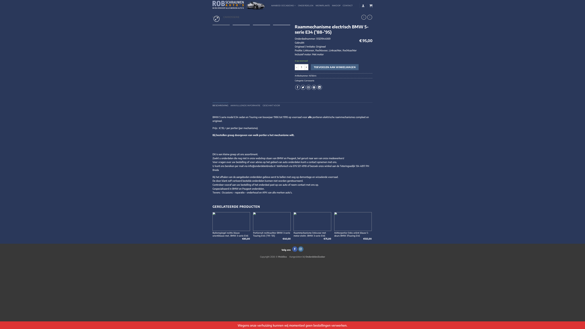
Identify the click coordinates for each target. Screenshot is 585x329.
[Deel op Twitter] (303, 87)
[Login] (363, 5)
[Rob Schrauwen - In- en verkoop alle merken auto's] (240, 5)
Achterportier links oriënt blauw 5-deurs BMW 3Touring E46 (351, 234)
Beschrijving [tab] (220, 105)
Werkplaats (323, 5)
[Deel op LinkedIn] (319, 87)
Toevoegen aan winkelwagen (335, 67)
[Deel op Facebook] (297, 87)
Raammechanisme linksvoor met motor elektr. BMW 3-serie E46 (310, 234)
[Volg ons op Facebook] (295, 249)
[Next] (371, 227)
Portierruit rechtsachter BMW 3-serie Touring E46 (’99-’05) (271, 234)
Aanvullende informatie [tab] (245, 105)
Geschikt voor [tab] (271, 105)
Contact (348, 5)
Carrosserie (231, 17)
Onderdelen (306, 5)
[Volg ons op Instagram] (300, 249)
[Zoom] (217, 19)
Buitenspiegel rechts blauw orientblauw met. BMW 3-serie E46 (230, 234)
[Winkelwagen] (370, 5)
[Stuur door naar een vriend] (308, 87)
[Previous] (212, 227)
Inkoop (336, 5)
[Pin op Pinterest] (314, 87)
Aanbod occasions (282, 5)
